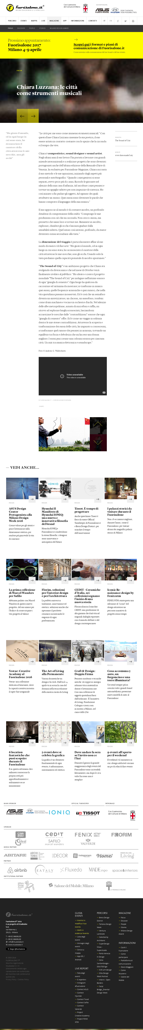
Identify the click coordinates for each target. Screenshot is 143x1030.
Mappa (34, 21)
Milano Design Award (59, 28)
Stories (42, 28)
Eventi (24, 21)
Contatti (93, 21)
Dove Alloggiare (126, 967)
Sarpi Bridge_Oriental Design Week (103, 989)
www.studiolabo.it (15, 945)
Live (43, 21)
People (32, 28)
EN (111, 21)
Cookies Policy (23, 980)
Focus (10, 28)
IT (104, 21)
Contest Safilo (82, 1003)
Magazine (54, 21)
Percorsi (12, 21)
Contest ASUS (81, 989)
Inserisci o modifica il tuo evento (80, 923)
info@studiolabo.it (16, 942)
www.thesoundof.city (124, 155)
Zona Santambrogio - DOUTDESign (103, 963)
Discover (21, 28)
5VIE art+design (104, 970)
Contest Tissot (82, 999)
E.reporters (80, 980)
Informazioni (77, 21)
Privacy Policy (11, 980)
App (65, 21)
